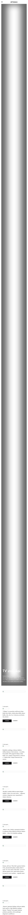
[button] (7, 721)
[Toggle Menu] (2, 2)
